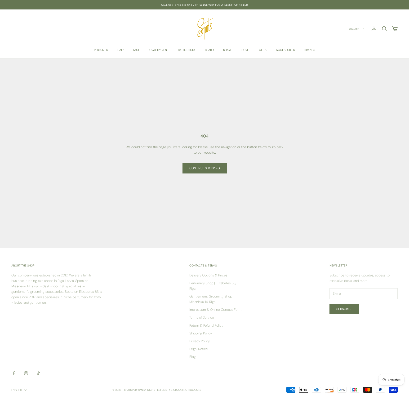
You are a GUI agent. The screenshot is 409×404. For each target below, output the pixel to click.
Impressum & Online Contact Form (215, 309)
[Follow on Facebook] (13, 373)
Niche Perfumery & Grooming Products (174, 389)
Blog (192, 357)
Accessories (285, 50)
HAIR (120, 50)
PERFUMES (101, 50)
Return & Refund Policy (206, 325)
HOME (245, 50)
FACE (136, 50)
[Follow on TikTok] (38, 373)
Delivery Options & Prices (208, 275)
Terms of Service (201, 317)
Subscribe (344, 309)
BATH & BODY (187, 50)
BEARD (209, 50)
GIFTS (263, 50)
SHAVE (227, 50)
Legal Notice (198, 349)
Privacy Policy (199, 341)
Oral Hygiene (159, 50)
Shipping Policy (200, 333)
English (354, 29)
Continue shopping (204, 168)
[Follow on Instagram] (26, 373)
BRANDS (309, 50)
